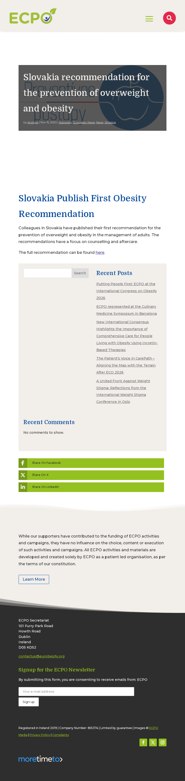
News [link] (99, 122)
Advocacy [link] (65, 122)
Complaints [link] (60, 735)
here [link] (100, 252)
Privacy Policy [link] (40, 735)
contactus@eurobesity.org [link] (42, 656)
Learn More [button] (34, 579)
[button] (143, 742)
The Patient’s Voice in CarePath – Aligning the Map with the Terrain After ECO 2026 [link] (126, 365)
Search (80, 273)
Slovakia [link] (110, 122)
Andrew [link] (32, 122)
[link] (33, 16)
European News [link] (84, 122)
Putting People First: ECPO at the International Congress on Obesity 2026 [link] (126, 291)
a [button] (149, 19)
